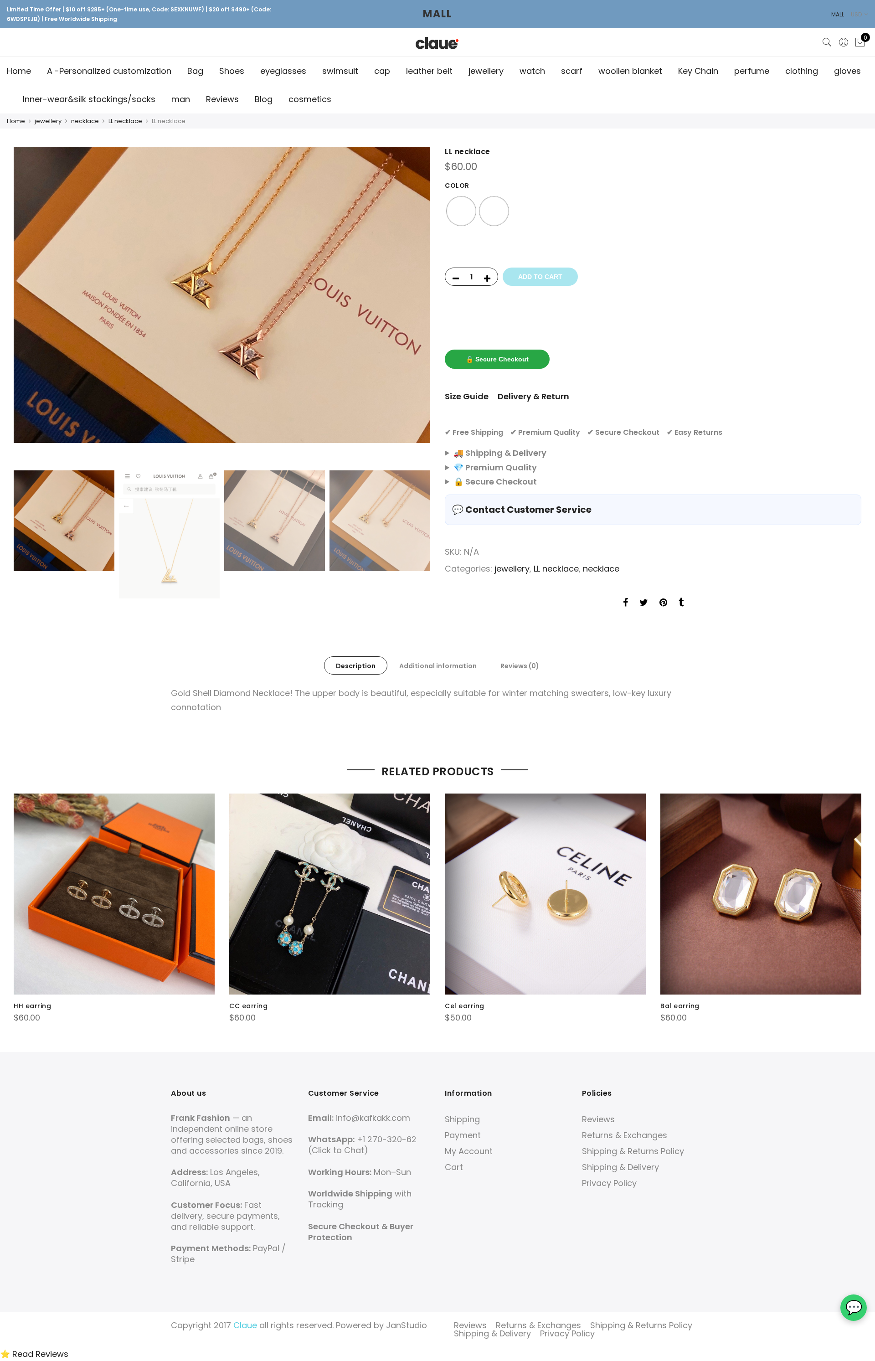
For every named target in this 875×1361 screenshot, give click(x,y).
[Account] (843, 42)
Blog (264, 99)
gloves (847, 71)
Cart (454, 1167)
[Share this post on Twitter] (643, 603)
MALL (437, 14)
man (180, 99)
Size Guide (467, 396)
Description (356, 665)
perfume (751, 71)
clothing (801, 71)
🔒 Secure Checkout (497, 359)
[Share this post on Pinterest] (663, 603)
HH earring (32, 1005)
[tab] (355, 665)
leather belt (429, 71)
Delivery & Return (533, 396)
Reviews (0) (519, 665)
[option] (222, 295)
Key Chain (698, 71)
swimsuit (340, 71)
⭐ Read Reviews (34, 1354)
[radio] (461, 211)
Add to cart (540, 276)
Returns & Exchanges (624, 1135)
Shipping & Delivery (620, 1167)
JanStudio (406, 1325)
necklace (85, 121)
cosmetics (309, 99)
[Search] (827, 42)
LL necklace (125, 121)
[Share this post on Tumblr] (681, 603)
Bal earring (680, 1005)
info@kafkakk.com (373, 1118)
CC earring (248, 1005)
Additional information (438, 665)
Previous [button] (29, 306)
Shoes (231, 71)
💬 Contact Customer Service (522, 509)
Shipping (462, 1119)
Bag (195, 71)
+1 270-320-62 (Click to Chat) (362, 1145)
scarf (571, 71)
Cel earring (464, 1005)
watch (532, 71)
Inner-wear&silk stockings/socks (89, 99)
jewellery (486, 71)
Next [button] (414, 306)
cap (382, 71)
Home (19, 71)
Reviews (222, 99)
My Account (469, 1151)
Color (457, 185)
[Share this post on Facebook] (625, 603)
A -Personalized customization (109, 71)
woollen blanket (630, 71)
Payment (463, 1135)
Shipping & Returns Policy (633, 1151)
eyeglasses (283, 71)
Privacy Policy (609, 1183)
